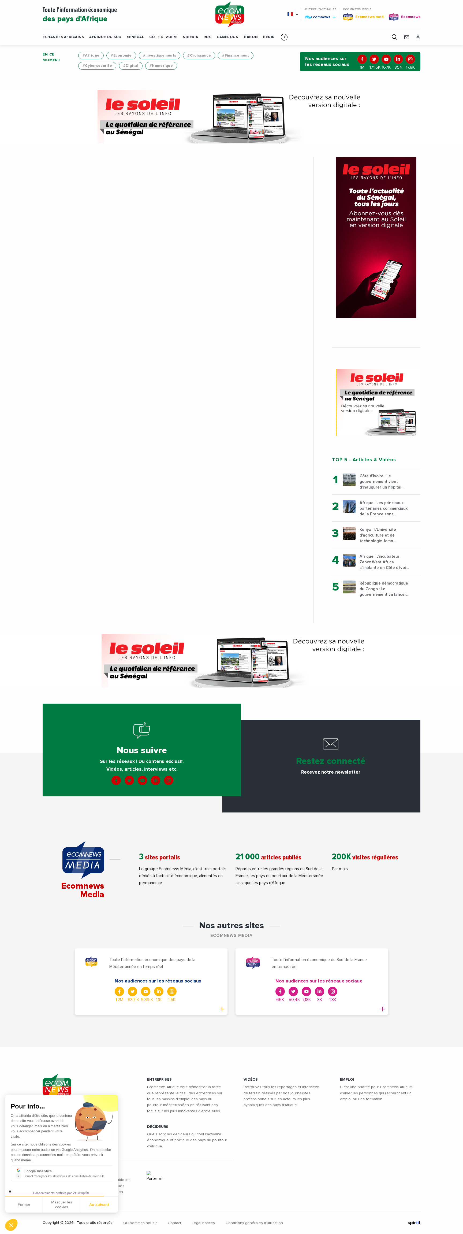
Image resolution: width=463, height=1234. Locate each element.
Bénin (269, 37)
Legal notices (203, 1223)
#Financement (235, 55)
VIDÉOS (251, 1079)
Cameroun (227, 37)
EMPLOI (347, 1079)
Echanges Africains (63, 37)
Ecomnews (318, 16)
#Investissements (159, 55)
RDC (208, 37)
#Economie (121, 55)
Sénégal (135, 37)
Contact (174, 1223)
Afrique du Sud (105, 37)
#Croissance (199, 55)
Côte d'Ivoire (163, 37)
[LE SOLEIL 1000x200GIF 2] (231, 116)
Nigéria (190, 37)
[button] (284, 37)
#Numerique (161, 66)
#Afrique (91, 55)
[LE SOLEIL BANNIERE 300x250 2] (376, 402)
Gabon (251, 37)
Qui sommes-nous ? (140, 1223)
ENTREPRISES (159, 1079)
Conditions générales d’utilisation (254, 1223)
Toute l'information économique (80, 15)
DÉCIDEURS (158, 1127)
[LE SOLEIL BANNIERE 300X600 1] (376, 237)
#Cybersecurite (97, 66)
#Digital (130, 66)
